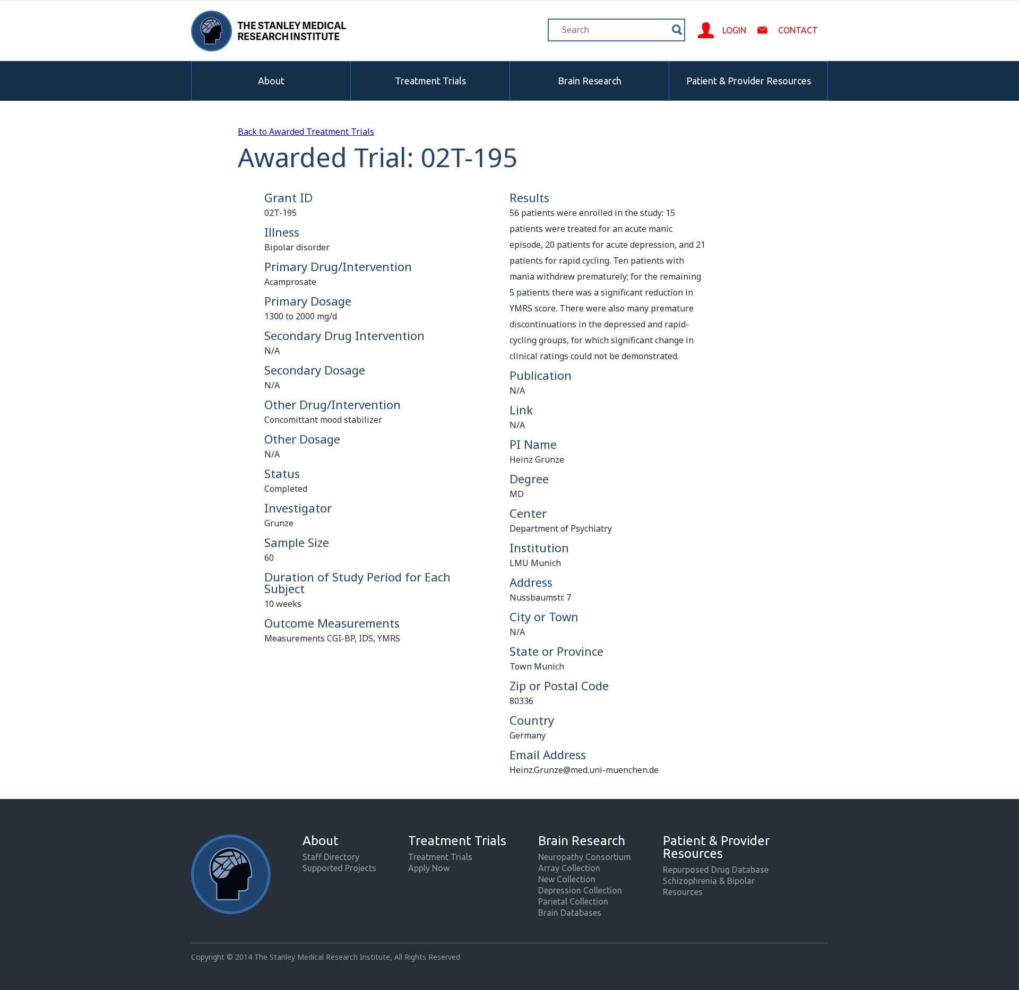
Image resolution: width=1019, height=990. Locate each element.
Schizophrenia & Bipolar (709, 880)
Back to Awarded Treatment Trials (306, 131)
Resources (683, 892)
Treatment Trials (430, 80)
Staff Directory (331, 857)
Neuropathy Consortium (584, 857)
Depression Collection (580, 890)
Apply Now (429, 868)
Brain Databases (569, 912)
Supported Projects (339, 868)
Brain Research (589, 80)
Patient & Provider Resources (748, 80)
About (271, 80)
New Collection (566, 879)
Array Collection (569, 868)
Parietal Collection (573, 901)
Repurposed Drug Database (715, 869)
